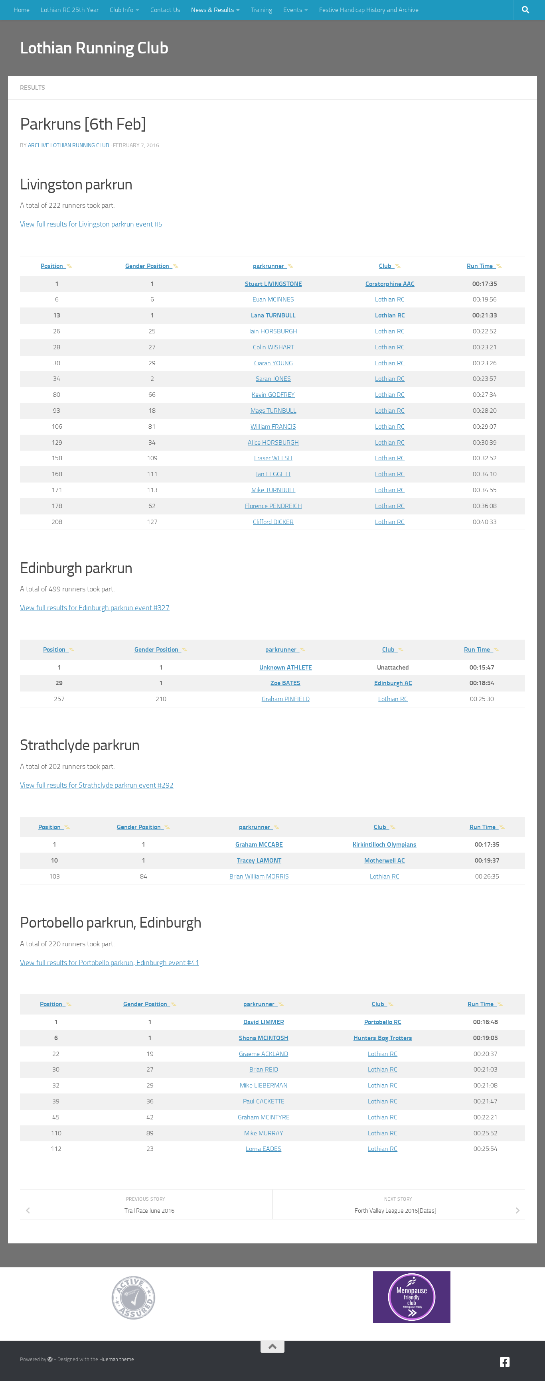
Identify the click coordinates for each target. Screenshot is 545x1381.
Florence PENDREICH (273, 506)
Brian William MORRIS (259, 876)
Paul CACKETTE (263, 1101)
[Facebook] (505, 1362)
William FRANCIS (273, 426)
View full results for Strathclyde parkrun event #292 (97, 785)
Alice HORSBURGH (273, 442)
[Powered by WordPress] (50, 1359)
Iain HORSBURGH (273, 331)
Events (292, 10)
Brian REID (263, 1069)
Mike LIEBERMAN (264, 1085)
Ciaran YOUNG (273, 363)
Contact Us (165, 10)
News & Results (212, 10)
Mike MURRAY (263, 1133)
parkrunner (268, 266)
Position (52, 266)
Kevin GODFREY (273, 394)
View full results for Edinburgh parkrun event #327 (95, 607)
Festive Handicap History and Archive (369, 10)
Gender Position (147, 266)
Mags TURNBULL (273, 410)
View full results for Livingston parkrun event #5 (91, 224)
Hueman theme (116, 1359)
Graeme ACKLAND (263, 1054)
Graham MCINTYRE (264, 1117)
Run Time (480, 266)
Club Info (121, 10)
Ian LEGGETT (273, 474)
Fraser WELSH (273, 458)
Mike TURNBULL (273, 490)
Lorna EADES (263, 1148)
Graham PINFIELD (286, 699)
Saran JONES (273, 378)
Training (261, 10)
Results (32, 87)
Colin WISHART (273, 347)
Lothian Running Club (94, 48)
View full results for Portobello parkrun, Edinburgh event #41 (109, 962)
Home (22, 10)
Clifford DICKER (273, 522)
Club (385, 266)
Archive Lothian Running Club (68, 145)
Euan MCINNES (273, 299)
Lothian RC (390, 299)
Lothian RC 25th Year (70, 10)
